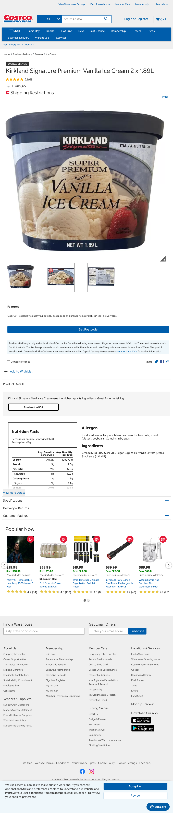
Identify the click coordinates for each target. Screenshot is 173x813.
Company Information (14, 654)
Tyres (151, 31)
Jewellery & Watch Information (105, 740)
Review (135, 795)
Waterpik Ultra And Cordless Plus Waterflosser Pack (149, 583)
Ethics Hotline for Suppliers (17, 715)
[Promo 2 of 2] (88, 600)
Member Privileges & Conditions (63, 695)
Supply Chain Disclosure (16, 704)
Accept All (136, 786)
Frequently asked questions (103, 654)
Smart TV (93, 713)
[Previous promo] (4, 565)
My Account (52, 685)
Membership (118, 31)
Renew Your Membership (59, 659)
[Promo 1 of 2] (84, 600)
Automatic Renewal (56, 664)
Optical (135, 669)
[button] (107, 19)
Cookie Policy (106, 763)
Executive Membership (58, 669)
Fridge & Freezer (97, 719)
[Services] (67, 37)
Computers (95, 734)
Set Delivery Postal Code (16, 44)
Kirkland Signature (13, 669)
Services (61, 37)
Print (165, 96)
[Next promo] (168, 565)
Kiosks (134, 690)
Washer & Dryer (97, 729)
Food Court (137, 695)
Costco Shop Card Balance (103, 669)
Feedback (145, 763)
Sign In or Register (55, 680)
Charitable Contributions (16, 675)
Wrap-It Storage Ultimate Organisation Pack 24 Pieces (86, 583)
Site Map (27, 763)
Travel (137, 31)
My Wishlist (52, 690)
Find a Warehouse (17, 624)
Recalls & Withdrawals (100, 659)
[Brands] (54, 31)
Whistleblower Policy (14, 720)
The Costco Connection (15, 664)
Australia (160, 4)
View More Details (14, 492)
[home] (18, 18)
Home (7, 54)
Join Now (50, 654)
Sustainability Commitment (17, 680)
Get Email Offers (102, 624)
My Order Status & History (102, 694)
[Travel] (141, 31)
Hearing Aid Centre (141, 675)
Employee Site (11, 685)
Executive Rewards (56, 675)
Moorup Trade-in (142, 704)
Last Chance (97, 31)
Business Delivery (18, 37)
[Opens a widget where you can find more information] (158, 807)
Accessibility (95, 689)
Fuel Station (137, 680)
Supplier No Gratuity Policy (17, 725)
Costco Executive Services (145, 664)
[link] (156, 361)
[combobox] (49, 19)
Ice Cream (51, 54)
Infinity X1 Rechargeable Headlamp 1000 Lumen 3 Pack (19, 583)
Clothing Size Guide (99, 745)
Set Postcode (88, 329)
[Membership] (126, 31)
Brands (49, 31)
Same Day (34, 31)
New (81, 31)
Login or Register (136, 19)
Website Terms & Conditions (52, 763)
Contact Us (9, 690)
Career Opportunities (14, 659)
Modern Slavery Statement (17, 709)
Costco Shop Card (98, 664)
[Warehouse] (49, 37)
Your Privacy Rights (84, 763)
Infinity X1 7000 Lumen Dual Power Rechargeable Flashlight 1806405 (119, 583)
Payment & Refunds (99, 675)
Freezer (39, 54)
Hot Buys (66, 31)
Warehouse (42, 37)
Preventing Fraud (98, 699)
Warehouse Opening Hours (145, 659)
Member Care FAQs (126, 351)
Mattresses (95, 724)
